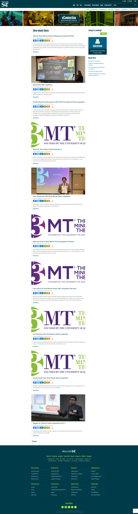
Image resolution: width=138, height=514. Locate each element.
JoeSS (32, 489)
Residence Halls (55, 471)
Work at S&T (54, 487)
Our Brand (74, 460)
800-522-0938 (79, 459)
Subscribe (135, 9)
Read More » (36, 52)
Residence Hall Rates (56, 476)
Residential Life (54, 468)
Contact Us (87, 459)
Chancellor (93, 487)
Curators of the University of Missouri (68, 512)
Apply (74, 5)
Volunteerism (74, 476)
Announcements (93, 9)
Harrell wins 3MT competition (43, 85)
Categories (117, 9)
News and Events (35, 468)
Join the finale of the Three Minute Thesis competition (50, 334)
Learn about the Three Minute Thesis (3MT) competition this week (54, 289)
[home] (10, 4)
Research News (35, 479)
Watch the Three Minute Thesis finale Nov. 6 (47, 149)
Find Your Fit (74, 479)
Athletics (84, 456)
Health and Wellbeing (76, 489)
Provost (93, 489)
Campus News (34, 473)
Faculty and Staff (108, 5)
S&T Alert (73, 495)
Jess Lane (39, 198)
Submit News (124, 9)
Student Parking (95, 479)
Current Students (95, 5)
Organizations (74, 471)
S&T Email (33, 495)
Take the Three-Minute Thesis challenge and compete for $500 (53, 36)
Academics (60, 456)
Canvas (33, 492)
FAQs (131, 9)
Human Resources (55, 484)
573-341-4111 (70, 459)
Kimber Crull (40, 87)
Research (72, 456)
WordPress (81, 512)
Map (135, 1)
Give (81, 5)
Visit (78, 5)
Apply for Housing (55, 479)
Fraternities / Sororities (76, 473)
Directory (130, 1)
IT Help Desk (74, 492)
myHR (52, 492)
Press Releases (94, 492)
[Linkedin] (41, 41)
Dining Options (55, 473)
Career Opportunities (96, 476)
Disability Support (84, 460)
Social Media (69, 503)
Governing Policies (95, 495)
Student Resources (95, 468)
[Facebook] (34, 41)
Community (89, 456)
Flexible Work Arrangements (58, 489)
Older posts (34, 441)
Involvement (74, 468)
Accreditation (52, 460)
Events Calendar (35, 471)
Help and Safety (74, 484)
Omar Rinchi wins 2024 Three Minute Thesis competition (51, 196)
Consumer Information (64, 460)
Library (33, 487)
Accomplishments (102, 9)
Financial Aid (67, 456)
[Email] (45, 41)
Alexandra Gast (40, 38)
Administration (94, 484)
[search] (135, 5)
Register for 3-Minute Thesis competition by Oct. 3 (49, 423)
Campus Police (74, 487)
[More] (48, 41)
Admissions (54, 456)
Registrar (93, 471)
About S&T (48, 456)
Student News (111, 9)
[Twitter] (38, 41)
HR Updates (54, 495)
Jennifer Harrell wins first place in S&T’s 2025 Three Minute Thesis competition (59, 102)
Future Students (87, 5)
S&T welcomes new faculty (94, 61)
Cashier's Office (95, 473)
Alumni (101, 5)
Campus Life (78, 456)
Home (88, 9)
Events (125, 1)
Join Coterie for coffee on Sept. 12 (95, 71)
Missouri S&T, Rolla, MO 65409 (56, 459)
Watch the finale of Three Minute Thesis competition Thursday (53, 242)
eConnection (69, 17)
